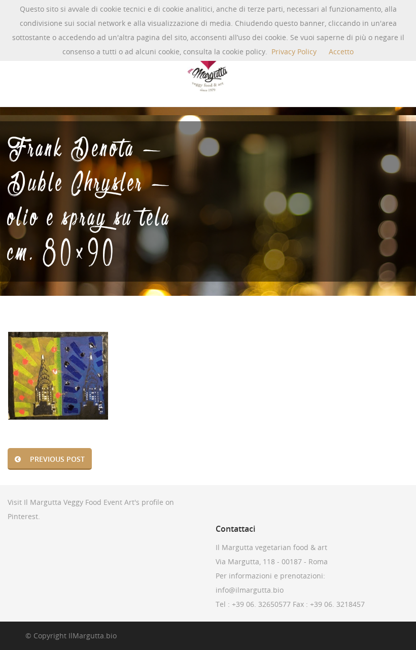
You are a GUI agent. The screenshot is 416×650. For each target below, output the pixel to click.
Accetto (341, 51)
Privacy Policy (294, 51)
